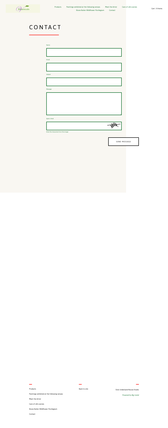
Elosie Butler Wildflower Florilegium (90, 10)
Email (48, 59)
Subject (48, 74)
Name (48, 45)
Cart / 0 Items (156, 8)
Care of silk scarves (129, 7)
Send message (123, 142)
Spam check (50, 118)
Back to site (83, 389)
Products (58, 7)
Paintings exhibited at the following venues (83, 7)
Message (49, 89)
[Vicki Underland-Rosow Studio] (23, 8)
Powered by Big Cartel (130, 395)
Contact (112, 10)
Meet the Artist (111, 7)
